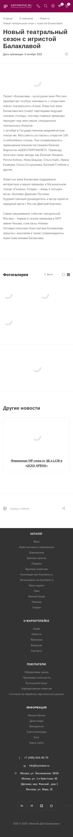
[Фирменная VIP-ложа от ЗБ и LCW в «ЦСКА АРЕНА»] (36, 436)
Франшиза (36, 639)
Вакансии (36, 645)
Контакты (36, 650)
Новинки (36, 601)
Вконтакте (22, 806)
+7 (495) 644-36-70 (36, 757)
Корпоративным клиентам (36, 688)
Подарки (36, 563)
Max (51, 806)
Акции (36, 628)
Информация (36, 707)
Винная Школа (36, 715)
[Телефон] (38, 6)
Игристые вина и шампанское (36, 547)
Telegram (31, 806)
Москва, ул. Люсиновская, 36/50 (39, 773)
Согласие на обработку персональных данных (36, 694)
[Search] (45, 6)
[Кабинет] (53, 6)
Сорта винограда (37, 731)
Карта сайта (36, 742)
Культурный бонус (36, 683)
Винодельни (36, 726)
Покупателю (36, 664)
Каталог (36, 533)
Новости (36, 634)
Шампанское (36, 552)
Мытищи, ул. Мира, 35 (39, 789)
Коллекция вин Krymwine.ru (36, 574)
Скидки (36, 607)
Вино (37, 541)
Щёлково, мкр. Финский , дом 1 (39, 784)
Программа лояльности (36, 677)
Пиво (37, 591)
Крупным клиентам (36, 569)
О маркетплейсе (36, 620)
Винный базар (36, 596)
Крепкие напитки (36, 558)
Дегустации (36, 720)
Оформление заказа (36, 672)
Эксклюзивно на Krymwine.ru (37, 580)
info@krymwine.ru (39, 765)
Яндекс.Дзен (41, 806)
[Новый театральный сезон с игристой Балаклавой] (36, 82)
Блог (36, 737)
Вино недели (36, 585)
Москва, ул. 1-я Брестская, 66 (39, 778)
